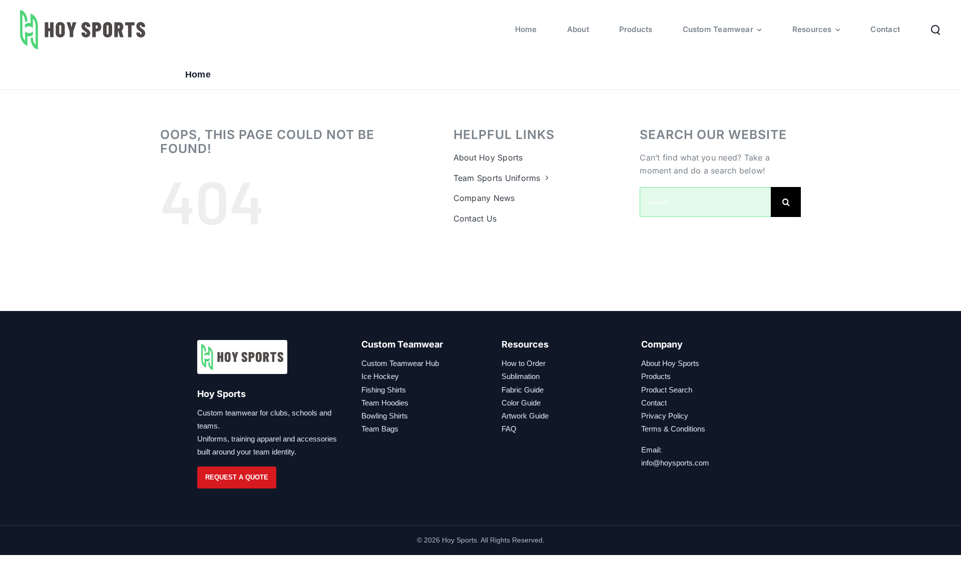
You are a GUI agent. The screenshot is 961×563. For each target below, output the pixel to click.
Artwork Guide (525, 416)
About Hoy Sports (670, 363)
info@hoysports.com (675, 462)
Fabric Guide (523, 390)
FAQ (509, 428)
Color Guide (521, 402)
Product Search (666, 390)
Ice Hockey (380, 376)
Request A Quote (236, 477)
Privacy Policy (664, 416)
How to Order (524, 363)
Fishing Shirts (383, 390)
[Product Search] (935, 29)
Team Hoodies (384, 402)
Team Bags (379, 428)
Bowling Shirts (384, 416)
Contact (654, 402)
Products (656, 376)
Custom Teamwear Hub (400, 363)
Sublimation (521, 376)
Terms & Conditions (673, 428)
